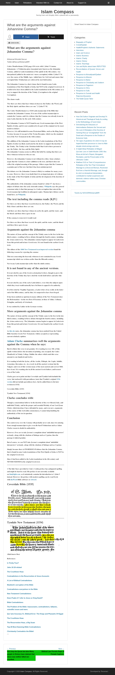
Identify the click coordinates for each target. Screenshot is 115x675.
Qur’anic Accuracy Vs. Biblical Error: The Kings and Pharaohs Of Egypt (35, 614)
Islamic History (81, 61)
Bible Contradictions (15, 602)
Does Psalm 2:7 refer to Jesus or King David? (25, 598)
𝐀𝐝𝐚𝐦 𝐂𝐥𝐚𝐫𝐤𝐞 (15, 340)
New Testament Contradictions (19, 594)
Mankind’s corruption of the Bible (20, 585)
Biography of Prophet (84, 42)
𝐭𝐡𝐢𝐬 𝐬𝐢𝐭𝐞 (12, 331)
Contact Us (58, 3)
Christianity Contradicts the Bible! (20, 631)
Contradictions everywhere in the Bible (22, 589)
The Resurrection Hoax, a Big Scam (21, 622)
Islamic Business (82, 56)
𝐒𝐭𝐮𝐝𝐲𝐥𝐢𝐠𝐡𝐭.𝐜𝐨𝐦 (14, 474)
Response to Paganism (84, 85)
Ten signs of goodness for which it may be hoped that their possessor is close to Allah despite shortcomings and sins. (91, 143)
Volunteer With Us (42, 3)
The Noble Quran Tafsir (84, 99)
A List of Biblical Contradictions (19, 580)
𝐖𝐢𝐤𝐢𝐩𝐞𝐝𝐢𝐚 (48, 186)
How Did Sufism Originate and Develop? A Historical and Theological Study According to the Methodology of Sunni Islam (91, 119)
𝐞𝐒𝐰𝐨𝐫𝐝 (33, 480)
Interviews (80, 50)
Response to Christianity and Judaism (90, 82)
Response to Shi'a (83, 88)
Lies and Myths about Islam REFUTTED (91, 66)
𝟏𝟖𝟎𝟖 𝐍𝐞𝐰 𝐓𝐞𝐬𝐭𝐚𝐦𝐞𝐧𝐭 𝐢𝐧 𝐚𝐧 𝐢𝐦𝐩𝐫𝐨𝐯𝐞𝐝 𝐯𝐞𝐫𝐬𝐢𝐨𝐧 (36, 249)
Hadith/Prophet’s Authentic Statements (90, 47)
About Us (70, 3)
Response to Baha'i (83, 80)
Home (8, 3)
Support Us (82, 3)
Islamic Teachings (82, 64)
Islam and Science (83, 53)
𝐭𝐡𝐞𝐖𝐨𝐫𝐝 (14, 480)
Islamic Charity (81, 58)
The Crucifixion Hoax (15, 572)
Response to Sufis (83, 91)
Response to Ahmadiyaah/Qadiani (88, 74)
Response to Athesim (84, 77)
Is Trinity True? (13, 563)
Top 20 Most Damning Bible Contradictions (24, 627)
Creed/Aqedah (81, 45)
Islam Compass (57, 11)
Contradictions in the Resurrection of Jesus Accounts (28, 576)
